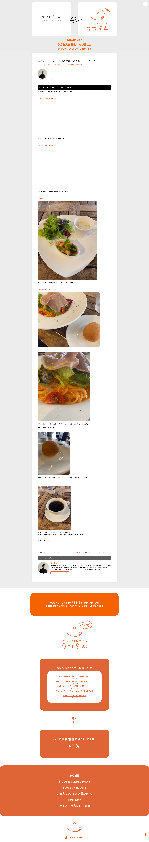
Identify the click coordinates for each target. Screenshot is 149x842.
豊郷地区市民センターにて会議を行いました (74, 676)
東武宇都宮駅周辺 (70, 64)
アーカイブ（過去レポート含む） (74, 805)
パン (57, 64)
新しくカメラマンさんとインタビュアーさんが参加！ (74, 691)
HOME (74, 775)
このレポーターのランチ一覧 (59, 573)
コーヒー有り (62, 64)
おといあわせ (74, 799)
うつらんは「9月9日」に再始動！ (74, 696)
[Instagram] (71, 746)
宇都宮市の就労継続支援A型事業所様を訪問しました (74, 681)
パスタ (54, 64)
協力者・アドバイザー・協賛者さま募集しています (74, 686)
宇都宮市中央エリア (81, 64)
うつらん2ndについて (74, 787)
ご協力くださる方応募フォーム (74, 793)
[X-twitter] (77, 746)
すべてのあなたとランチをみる (74, 781)
